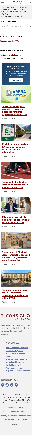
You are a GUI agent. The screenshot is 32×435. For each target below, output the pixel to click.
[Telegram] (16, 385)
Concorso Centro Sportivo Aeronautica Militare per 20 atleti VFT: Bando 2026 (15, 185)
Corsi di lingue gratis (14, 365)
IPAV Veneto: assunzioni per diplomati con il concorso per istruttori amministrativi (15, 220)
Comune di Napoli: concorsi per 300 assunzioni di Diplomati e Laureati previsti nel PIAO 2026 (15, 294)
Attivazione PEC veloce (15, 362)
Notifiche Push (25, 416)
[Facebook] (2, 385)
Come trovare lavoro (14, 368)
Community (13, 416)
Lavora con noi (11, 420)
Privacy (4, 416)
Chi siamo (12, 407)
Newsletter (24, 412)
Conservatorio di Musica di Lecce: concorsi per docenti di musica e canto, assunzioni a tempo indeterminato (16, 256)
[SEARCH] (29, 2)
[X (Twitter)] (7, 385)
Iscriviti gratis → (16, 80)
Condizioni (22, 420)
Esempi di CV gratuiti (14, 351)
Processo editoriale (11, 412)
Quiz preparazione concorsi (17, 348)
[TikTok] (11, 385)
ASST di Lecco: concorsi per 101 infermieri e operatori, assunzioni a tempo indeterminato (15, 148)
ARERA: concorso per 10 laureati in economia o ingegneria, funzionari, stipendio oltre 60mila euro (14, 110)
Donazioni (16, 424)
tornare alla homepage (13, 55)
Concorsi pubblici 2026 (9, 41)
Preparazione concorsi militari (18, 371)
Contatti (20, 407)
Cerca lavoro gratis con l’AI (16, 359)
